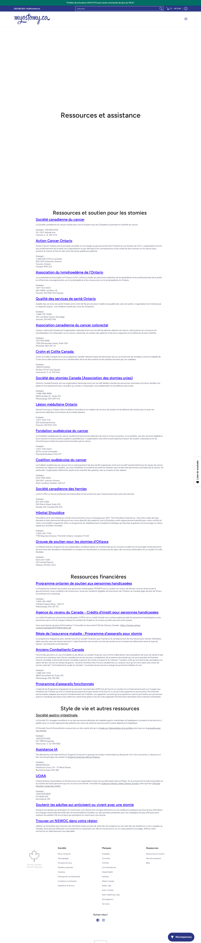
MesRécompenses (65, 867)
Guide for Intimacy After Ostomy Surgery (120, 783)
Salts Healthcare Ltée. (111, 895)
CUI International (109, 867)
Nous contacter (64, 854)
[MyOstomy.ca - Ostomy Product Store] (32, 19)
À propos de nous (65, 863)
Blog (148, 863)
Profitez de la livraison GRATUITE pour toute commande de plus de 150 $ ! (100, 2)
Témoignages (63, 858)
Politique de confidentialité (69, 876)
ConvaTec (106, 858)
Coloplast (106, 854)
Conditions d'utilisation (67, 881)
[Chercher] (161, 8)
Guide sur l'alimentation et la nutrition (116, 728)
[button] (98, 920)
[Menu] (185, 19)
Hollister (105, 876)
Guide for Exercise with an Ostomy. (84, 757)
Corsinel (105, 863)
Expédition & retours (66, 885)
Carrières (61, 872)
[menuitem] (173, 9)
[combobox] (117, 8)
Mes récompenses (153, 858)
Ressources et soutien (155, 854)
